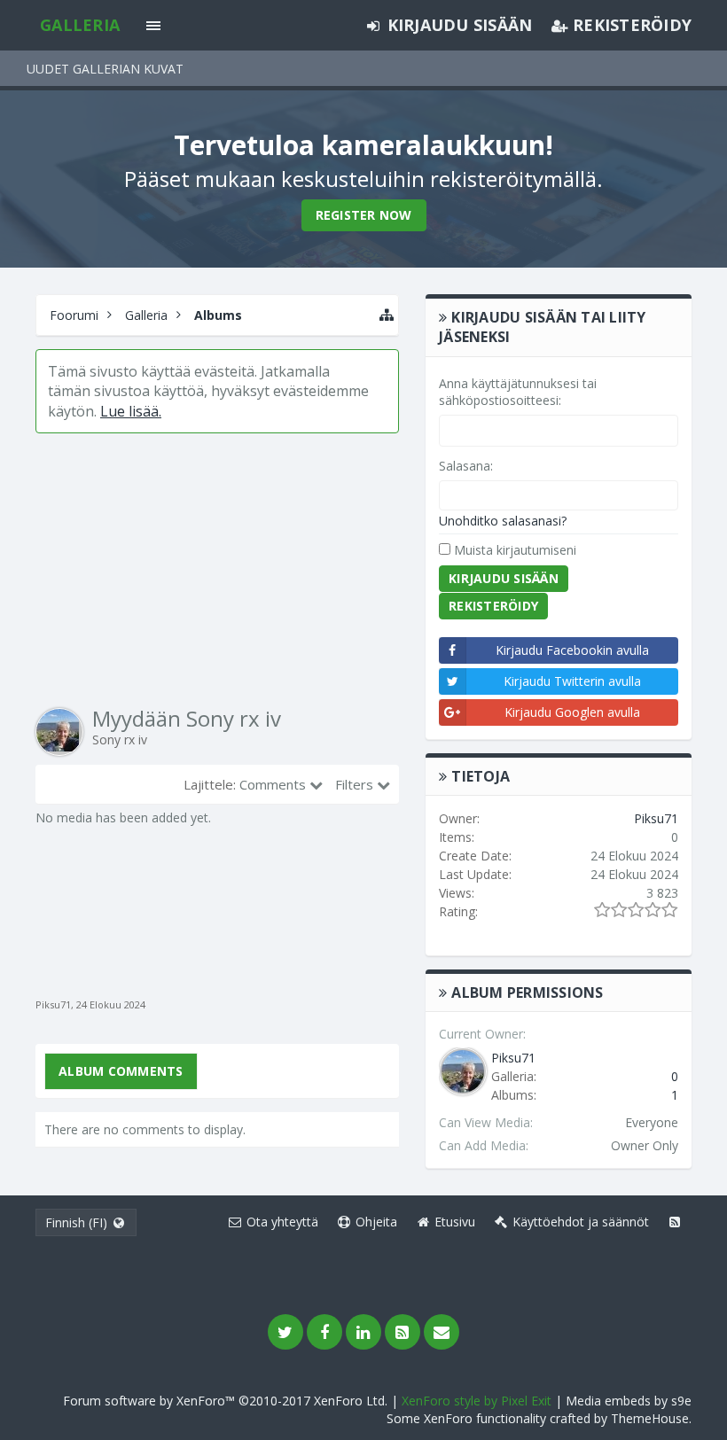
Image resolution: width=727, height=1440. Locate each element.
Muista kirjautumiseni (513, 549)
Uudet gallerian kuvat (105, 68)
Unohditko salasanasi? (503, 520)
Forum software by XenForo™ (225, 1400)
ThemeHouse (650, 1418)
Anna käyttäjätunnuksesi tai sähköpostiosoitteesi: (518, 392)
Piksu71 (53, 1004)
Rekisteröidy (493, 605)
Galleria (80, 24)
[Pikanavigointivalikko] (386, 315)
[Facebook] (324, 1332)
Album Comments (121, 1070)
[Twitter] (285, 1332)
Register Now (364, 214)
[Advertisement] (217, 571)
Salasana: (466, 465)
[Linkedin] (363, 1332)
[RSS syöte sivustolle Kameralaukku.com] (675, 1222)
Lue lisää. (130, 411)
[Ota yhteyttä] (441, 1332)
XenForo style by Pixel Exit (476, 1400)
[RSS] (402, 1332)
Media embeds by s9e (629, 1400)
